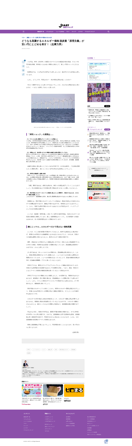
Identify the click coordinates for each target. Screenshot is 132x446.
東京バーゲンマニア (49, 426)
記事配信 (89, 430)
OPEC (28, 349)
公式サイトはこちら (27, 376)
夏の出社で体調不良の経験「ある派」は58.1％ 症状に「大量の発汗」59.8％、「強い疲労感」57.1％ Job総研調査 (100, 146)
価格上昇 (50, 349)
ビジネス (80, 31)
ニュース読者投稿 (70, 423)
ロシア (43, 349)
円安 (56, 349)
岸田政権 (73, 349)
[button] (23, 31)
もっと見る (107, 129)
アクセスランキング (90, 31)
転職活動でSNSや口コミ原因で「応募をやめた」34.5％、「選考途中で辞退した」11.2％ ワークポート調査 (100, 140)
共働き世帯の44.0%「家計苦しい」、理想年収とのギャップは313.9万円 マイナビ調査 (99, 135)
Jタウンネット (48, 428)
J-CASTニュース (49, 416)
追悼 (88, 106)
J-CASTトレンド (49, 419)
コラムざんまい (50, 31)
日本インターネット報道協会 (94, 434)
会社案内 (68, 416)
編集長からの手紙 (70, 425)
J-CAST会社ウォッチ (50, 421)
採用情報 (68, 419)
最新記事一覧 (40, 31)
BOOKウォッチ (48, 424)
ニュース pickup (60, 31)
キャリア (74, 31)
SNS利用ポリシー (91, 421)
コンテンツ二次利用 (92, 432)
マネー (68, 31)
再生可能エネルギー (64, 349)
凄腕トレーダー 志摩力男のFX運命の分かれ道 (39, 37)
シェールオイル (36, 349)
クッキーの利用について (93, 425)
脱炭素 (28, 353)
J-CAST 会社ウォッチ (66, 26)
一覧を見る (107, 106)
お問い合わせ (69, 421)
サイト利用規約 (91, 419)
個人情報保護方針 (91, 416)
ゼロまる (47, 431)
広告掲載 (89, 427)
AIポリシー (90, 423)
